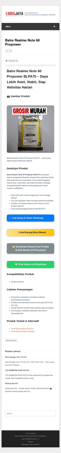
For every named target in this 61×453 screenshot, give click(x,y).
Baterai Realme (11, 340)
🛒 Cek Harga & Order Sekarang (26, 218)
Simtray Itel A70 (11, 383)
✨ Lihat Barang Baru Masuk (30, 232)
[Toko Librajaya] (30, 14)
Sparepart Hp (13, 60)
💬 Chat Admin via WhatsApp (30, 264)
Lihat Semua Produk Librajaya (22, 331)
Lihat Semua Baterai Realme (22, 329)
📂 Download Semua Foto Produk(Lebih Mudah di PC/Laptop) (30, 248)
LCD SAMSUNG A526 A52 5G (17, 370)
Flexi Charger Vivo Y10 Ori (15, 357)
